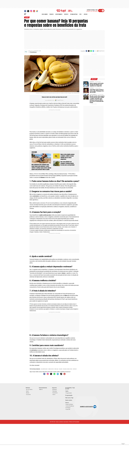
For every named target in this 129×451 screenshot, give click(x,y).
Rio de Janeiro (45, 14)
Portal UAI (68, 409)
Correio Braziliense (70, 406)
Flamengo (54, 391)
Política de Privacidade (74, 421)
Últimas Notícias (73, 14)
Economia (28, 394)
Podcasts (51, 14)
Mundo (27, 392)
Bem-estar (51, 369)
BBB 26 (40, 389)
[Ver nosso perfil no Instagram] (48, 374)
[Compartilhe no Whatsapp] (91, 51)
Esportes (66, 14)
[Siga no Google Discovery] (100, 51)
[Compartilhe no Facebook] (86, 51)
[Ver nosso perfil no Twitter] (51, 374)
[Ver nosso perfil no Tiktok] (61, 374)
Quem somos (68, 400)
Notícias (28, 387)
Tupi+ (80, 14)
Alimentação (45, 369)
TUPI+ (66, 391)
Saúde (61, 369)
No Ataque (68, 407)
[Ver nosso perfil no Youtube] (64, 374)
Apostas (85, 14)
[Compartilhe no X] (89, 51)
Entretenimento (58, 14)
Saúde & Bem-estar (68, 369)
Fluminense (55, 392)
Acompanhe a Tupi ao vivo (70, 388)
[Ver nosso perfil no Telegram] (58, 374)
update (75, 369)
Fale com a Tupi (69, 397)
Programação (69, 393)
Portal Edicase (33, 52)
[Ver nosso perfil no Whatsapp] (54, 374)
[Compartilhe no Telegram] (93, 51)
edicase (56, 369)
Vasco (53, 394)
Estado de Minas (69, 404)
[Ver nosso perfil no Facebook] (44, 374)
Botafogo (54, 389)
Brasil (27, 391)
